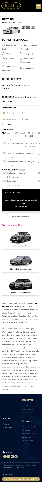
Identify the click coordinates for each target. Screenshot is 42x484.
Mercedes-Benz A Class (20, 269)
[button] (38, 6)
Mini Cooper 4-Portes (20, 292)
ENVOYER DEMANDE (21, 216)
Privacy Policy (8, 474)
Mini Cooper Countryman (20, 246)
